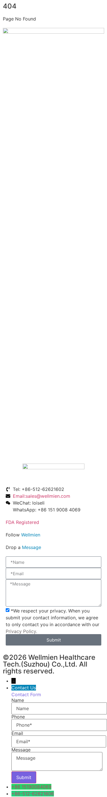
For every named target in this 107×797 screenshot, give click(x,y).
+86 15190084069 (31, 787)
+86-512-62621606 (32, 793)
